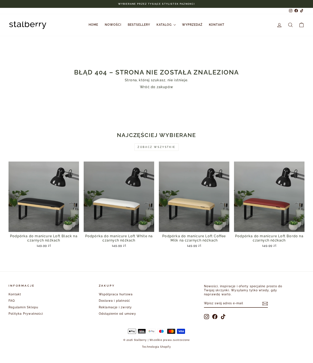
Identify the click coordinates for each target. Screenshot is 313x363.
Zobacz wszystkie (156, 147)
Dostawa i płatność (114, 300)
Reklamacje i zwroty (115, 307)
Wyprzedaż (192, 24)
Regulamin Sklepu (23, 307)
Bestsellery (139, 24)
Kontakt (216, 24)
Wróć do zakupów (156, 87)
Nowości (113, 24)
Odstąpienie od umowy (117, 313)
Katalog (164, 24)
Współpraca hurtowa (116, 294)
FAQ (12, 300)
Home (93, 24)
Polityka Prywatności (26, 313)
